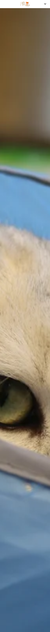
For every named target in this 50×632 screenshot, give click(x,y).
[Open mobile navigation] (45, 4)
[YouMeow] (25, 4)
